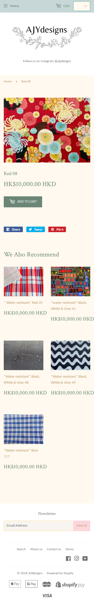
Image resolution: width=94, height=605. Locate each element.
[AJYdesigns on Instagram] (76, 559)
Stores (69, 549)
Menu (14, 6)
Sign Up (81, 525)
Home (8, 81)
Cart (66, 6)
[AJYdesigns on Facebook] (68, 559)
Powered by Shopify (60, 573)
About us (36, 549)
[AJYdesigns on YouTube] (85, 559)
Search (21, 549)
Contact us (54, 549)
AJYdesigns (35, 573)
